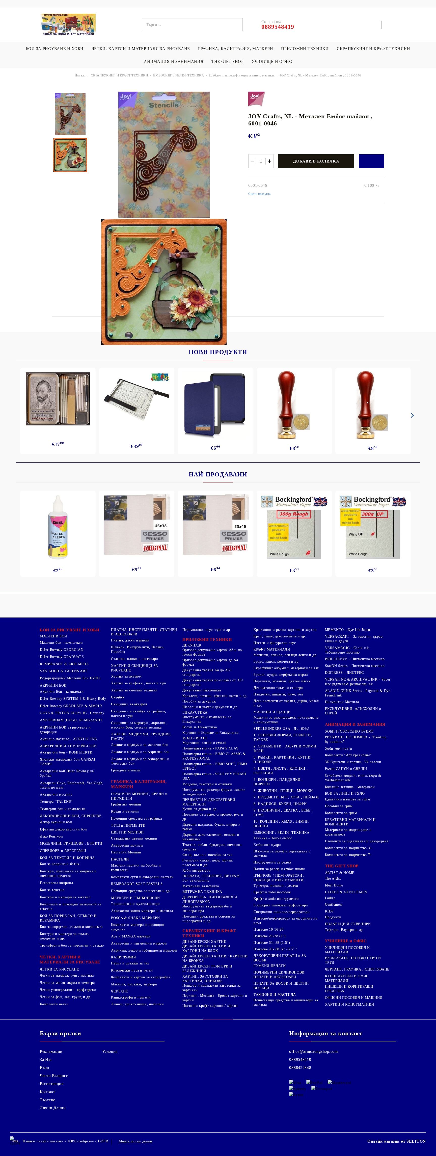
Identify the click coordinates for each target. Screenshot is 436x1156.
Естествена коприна (56, 883)
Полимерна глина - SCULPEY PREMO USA (214, 776)
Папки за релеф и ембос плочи (279, 869)
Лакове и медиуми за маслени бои (140, 745)
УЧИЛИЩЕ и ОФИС (346, 941)
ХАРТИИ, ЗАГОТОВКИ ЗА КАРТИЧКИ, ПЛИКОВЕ (205, 979)
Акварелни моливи (127, 845)
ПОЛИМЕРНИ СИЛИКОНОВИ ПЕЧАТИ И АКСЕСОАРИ (279, 975)
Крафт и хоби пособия (272, 892)
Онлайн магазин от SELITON (396, 1141)
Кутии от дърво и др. (200, 809)
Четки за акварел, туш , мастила (67, 975)
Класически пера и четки (132, 970)
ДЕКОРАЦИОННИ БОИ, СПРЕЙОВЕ (70, 816)
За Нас (46, 1059)
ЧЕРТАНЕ (119, 991)
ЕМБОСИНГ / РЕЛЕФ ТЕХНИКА (178, 75)
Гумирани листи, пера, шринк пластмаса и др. (207, 862)
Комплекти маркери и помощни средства (137, 927)
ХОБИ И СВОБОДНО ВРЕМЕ (349, 731)
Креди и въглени (125, 811)
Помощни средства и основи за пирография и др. (208, 919)
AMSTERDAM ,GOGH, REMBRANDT (71, 720)
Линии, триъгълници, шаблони (137, 1004)
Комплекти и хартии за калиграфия (140, 977)
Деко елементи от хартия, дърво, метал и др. (286, 703)
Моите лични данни (135, 1141)
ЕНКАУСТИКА (195, 712)
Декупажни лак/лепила (201, 690)
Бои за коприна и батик (59, 864)
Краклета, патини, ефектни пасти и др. (215, 696)
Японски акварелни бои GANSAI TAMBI (67, 762)
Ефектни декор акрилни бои (63, 829)
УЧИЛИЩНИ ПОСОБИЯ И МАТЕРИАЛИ (347, 950)
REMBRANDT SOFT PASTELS (136, 884)
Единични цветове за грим (347, 799)
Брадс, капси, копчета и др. (276, 661)
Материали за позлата (200, 886)
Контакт (47, 1092)
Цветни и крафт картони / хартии (210, 1006)
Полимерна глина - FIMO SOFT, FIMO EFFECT (214, 766)
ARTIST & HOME (340, 873)
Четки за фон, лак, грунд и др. (65, 997)
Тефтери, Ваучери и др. (344, 930)
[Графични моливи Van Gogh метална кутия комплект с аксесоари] (58, 399)
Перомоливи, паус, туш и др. (206, 630)
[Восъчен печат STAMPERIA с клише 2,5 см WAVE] (373, 405)
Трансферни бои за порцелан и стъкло (72, 945)
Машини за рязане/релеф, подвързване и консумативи (286, 720)
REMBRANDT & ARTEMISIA (64, 664)
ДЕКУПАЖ (191, 645)
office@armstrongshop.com (313, 1051)
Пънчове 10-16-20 (268, 929)
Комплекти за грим (341, 813)
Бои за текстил (52, 890)
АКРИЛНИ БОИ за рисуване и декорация (65, 729)
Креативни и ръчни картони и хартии (285, 630)
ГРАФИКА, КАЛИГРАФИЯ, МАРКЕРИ (235, 48)
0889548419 (300, 1059)
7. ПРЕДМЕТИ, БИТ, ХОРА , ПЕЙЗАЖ (286, 797)
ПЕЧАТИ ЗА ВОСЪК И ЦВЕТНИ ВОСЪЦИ (281, 986)
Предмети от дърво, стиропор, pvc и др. (212, 817)
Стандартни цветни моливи (134, 838)
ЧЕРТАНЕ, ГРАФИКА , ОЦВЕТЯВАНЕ (357, 969)
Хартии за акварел (126, 676)
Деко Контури (51, 836)
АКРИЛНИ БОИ (53, 685)
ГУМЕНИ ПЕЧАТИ (270, 966)
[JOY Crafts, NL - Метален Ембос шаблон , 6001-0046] (70, 114)
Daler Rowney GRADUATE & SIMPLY (71, 706)
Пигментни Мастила (342, 702)
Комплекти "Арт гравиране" (348, 755)
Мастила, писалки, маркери (134, 984)
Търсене (47, 1100)
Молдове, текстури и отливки (207, 784)
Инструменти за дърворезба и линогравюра (207, 908)
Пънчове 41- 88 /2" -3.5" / (275, 949)
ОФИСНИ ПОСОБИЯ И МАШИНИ (354, 998)
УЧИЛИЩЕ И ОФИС (272, 61)
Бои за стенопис (195, 880)
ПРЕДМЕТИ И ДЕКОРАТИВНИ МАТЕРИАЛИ (208, 802)
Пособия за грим (339, 806)
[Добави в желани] (371, 161)
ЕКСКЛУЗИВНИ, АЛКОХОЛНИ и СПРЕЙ (353, 711)
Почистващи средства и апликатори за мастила (286, 1002)
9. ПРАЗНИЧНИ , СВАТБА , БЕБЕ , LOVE (283, 813)
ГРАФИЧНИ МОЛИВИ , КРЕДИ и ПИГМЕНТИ (139, 796)
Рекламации (51, 1051)
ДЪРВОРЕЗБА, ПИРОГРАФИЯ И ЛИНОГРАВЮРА (209, 899)
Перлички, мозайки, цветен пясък (282, 681)
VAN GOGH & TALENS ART (63, 671)
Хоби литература (196, 870)
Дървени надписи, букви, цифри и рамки (211, 827)
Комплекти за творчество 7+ (348, 855)
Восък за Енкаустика (199, 727)
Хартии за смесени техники (134, 690)
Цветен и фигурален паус (275, 643)
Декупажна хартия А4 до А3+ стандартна (207, 672)
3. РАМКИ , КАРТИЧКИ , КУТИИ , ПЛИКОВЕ (283, 760)
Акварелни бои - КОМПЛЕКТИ (66, 752)
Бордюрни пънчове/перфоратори (281, 905)
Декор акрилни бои (56, 822)
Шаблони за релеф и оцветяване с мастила (242, 75)
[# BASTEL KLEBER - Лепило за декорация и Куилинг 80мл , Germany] (58, 527)
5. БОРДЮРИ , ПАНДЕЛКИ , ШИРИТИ (278, 782)
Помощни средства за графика (136, 818)
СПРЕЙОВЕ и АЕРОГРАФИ (63, 851)
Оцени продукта (259, 194)
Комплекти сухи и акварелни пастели (142, 877)
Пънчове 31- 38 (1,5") (272, 943)
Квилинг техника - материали (350, 787)
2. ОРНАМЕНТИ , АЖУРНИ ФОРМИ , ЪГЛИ (286, 748)
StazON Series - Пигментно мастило (355, 666)
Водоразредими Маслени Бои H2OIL (70, 678)
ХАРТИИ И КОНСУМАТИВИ (349, 1004)
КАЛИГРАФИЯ (123, 957)
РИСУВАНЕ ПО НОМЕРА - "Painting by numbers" (356, 739)
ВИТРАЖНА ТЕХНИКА (202, 892)
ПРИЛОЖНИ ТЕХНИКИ (305, 48)
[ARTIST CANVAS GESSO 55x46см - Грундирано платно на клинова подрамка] (215, 525)
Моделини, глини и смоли (204, 743)
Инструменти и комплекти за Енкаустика (206, 719)
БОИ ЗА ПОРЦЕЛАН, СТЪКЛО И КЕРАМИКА (68, 918)
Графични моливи (126, 804)
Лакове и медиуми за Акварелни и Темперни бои (140, 761)
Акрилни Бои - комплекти (62, 691)
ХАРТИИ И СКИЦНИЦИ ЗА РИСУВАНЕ (134, 668)
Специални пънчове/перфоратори (282, 912)
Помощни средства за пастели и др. (141, 891)
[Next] (411, 415)
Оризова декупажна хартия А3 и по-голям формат (212, 652)
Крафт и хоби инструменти (276, 899)
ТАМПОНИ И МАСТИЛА (275, 995)
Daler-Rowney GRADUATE (62, 657)
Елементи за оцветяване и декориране (357, 841)
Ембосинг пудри (267, 845)
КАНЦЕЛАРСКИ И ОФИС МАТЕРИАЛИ (347, 978)
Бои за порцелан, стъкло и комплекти (71, 927)
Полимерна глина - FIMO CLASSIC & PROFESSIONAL (214, 756)
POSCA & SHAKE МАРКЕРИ (135, 918)
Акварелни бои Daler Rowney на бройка (67, 773)
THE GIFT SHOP (227, 61)
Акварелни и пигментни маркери (139, 943)
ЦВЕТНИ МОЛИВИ (127, 832)
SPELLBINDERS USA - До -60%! (281, 729)
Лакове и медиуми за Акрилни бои (140, 752)
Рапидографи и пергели (131, 997)
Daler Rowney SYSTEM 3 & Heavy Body (73, 699)
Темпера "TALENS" (56, 801)
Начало (80, 75)
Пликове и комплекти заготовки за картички (211, 988)
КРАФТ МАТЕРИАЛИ (272, 649)
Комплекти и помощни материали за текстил (70, 906)
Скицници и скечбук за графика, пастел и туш (138, 713)
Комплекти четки (54, 1004)
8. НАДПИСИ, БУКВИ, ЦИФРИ (280, 804)
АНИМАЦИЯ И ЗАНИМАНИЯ (173, 61)
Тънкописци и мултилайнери (135, 904)
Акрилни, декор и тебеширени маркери (144, 950)
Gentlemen (333, 904)
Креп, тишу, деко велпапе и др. (280, 636)
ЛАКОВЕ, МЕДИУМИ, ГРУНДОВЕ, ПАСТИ (141, 736)
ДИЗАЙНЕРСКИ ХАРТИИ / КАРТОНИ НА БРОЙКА (215, 958)
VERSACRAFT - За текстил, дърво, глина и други (354, 639)
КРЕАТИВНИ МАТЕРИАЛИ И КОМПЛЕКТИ (350, 822)
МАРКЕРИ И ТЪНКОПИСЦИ (135, 898)
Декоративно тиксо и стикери (278, 688)
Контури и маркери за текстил (65, 897)
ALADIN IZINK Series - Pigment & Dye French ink (357, 693)
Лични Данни (53, 1108)
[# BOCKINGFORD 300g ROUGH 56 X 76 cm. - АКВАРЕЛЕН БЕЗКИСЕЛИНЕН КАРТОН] (294, 527)
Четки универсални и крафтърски (68, 990)
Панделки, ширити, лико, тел (278, 694)
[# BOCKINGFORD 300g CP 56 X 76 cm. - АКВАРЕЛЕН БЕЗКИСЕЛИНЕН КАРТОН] (373, 527)
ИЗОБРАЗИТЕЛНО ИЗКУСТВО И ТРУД (353, 960)
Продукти (333, 917)
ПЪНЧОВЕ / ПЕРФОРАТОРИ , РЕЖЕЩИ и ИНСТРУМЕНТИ (279, 878)
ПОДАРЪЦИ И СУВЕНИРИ (348, 924)
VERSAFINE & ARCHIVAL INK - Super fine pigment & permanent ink (358, 682)
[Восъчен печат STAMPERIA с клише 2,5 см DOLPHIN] (294, 405)
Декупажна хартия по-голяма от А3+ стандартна (213, 682)
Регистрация (52, 1084)
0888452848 (300, 1067)
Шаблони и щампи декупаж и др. (210, 707)
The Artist (333, 878)
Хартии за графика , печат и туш (138, 683)
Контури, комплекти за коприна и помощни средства (68, 873)
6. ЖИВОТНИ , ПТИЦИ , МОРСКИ (283, 791)
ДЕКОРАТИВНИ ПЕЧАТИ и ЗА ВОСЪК (280, 958)
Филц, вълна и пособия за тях (207, 855)
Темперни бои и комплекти (63, 809)
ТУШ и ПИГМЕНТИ (128, 825)
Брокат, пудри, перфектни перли (281, 675)
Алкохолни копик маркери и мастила (142, 911)
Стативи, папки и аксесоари (134, 659)
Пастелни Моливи (126, 852)
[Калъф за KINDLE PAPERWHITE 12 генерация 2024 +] (215, 405)
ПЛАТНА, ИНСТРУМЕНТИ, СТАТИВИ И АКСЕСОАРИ (144, 632)
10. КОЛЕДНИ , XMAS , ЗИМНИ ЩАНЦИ (281, 824)
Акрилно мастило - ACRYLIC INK (68, 739)
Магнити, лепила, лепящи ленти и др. (285, 655)
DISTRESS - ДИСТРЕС (344, 673)
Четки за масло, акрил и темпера (67, 983)
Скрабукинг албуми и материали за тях (286, 668)
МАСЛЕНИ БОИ (53, 636)
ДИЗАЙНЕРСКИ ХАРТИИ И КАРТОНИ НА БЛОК (206, 948)
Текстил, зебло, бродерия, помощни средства (212, 847)
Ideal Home (334, 885)
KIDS (329, 911)
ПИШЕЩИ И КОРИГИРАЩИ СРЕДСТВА (349, 989)
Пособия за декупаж (199, 701)
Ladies (330, 898)
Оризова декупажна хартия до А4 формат (210, 662)
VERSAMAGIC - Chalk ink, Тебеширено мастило (347, 650)
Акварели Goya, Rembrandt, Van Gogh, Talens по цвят (71, 785)
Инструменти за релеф (272, 862)
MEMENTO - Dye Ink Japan (347, 630)
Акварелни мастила (56, 794)
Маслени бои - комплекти (61, 642)
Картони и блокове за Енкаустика (210, 733)
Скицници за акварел (129, 704)
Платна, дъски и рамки (130, 640)
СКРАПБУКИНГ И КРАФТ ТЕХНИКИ (373, 48)
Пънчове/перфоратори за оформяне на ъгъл (285, 921)
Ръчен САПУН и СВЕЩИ (346, 769)
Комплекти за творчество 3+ (348, 848)
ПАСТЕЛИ (120, 859)
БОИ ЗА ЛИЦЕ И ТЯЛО (345, 793)
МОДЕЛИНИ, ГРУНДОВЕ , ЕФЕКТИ (71, 843)
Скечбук (117, 697)
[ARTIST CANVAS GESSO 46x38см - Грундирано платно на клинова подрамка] (136, 525)
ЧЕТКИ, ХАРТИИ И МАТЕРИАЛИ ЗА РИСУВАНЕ (141, 48)
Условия (110, 1051)
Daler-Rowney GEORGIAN (61, 650)
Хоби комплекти (338, 748)
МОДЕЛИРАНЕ (195, 738)
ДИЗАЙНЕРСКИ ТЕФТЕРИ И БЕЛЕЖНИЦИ (207, 968)
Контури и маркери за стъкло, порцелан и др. (65, 936)
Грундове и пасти (125, 770)
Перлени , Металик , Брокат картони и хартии (214, 998)
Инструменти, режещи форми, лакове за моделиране (213, 792)
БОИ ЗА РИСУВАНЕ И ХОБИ (55, 48)
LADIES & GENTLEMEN (346, 892)
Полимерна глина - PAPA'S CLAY (210, 748)
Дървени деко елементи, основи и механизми (210, 837)
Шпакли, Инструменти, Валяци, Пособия (138, 649)
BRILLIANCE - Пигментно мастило (355, 659)
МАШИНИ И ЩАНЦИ (272, 712)
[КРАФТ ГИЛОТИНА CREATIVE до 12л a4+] (136, 402)
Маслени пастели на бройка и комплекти (136, 868)
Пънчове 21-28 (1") (270, 936)
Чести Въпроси (54, 1075)
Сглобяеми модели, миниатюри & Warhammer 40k (353, 778)
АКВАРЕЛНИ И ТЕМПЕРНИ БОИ (68, 746)
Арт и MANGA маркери (130, 936)
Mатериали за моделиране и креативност (348, 832)
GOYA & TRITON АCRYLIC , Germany (72, 713)
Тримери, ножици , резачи (276, 886)
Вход (44, 1067)
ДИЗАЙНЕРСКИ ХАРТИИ (204, 942)
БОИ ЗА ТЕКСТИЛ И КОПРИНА (67, 858)
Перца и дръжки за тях (130, 963)
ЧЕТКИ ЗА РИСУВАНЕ (59, 969)
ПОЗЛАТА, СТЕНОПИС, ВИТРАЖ (211, 876)
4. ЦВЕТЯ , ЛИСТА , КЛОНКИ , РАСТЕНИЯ (281, 771)
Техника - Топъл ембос (273, 838)
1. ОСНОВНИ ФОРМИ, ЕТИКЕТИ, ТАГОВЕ (283, 737)
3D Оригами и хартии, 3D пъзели (353, 762)
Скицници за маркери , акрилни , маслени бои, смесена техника (139, 725)
